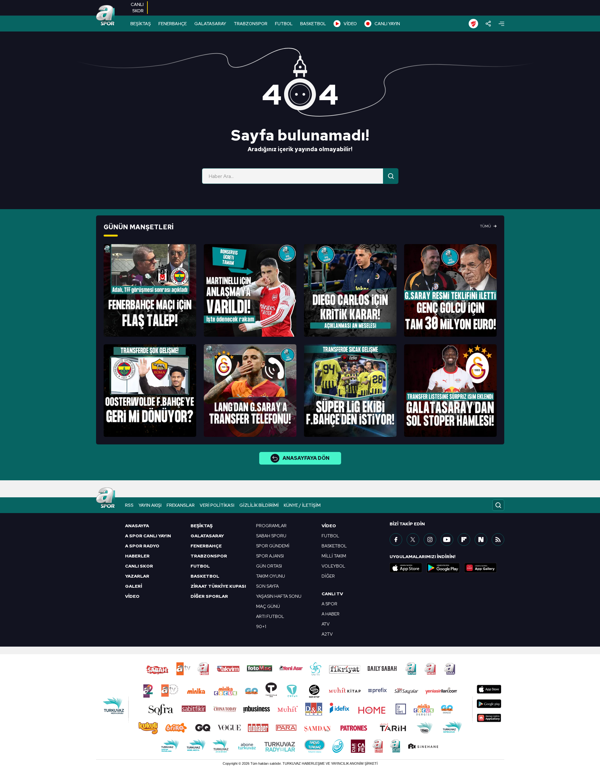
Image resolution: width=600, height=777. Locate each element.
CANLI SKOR (139, 566)
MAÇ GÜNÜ (268, 606)
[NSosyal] (481, 539)
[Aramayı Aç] (498, 505)
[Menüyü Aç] (501, 24)
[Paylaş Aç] (488, 23)
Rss (129, 505)
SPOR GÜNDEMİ (272, 546)
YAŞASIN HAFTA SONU (278, 596)
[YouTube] (447, 539)
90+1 (261, 626)
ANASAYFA (137, 525)
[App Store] (406, 568)
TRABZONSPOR (250, 23)
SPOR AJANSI (270, 556)
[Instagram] (430, 539)
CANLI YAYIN (387, 23)
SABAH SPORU (271, 536)
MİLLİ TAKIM (334, 556)
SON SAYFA (267, 586)
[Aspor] (150, 290)
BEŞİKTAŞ (140, 23)
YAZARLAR (137, 576)
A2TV (327, 634)
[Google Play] (443, 568)
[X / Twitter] (413, 539)
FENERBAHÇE (172, 23)
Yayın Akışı (150, 505)
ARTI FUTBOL (270, 616)
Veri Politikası (217, 505)
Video (329, 525)
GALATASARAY (210, 23)
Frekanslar (181, 505)
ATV (325, 624)
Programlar (271, 525)
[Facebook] (396, 539)
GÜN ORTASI (269, 566)
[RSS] (498, 539)
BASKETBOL (313, 23)
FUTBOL (284, 23)
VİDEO (350, 23)
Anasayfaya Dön (306, 458)
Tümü (485, 226)
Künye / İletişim (302, 505)
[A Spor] (105, 15)
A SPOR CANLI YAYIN (148, 536)
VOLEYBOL (333, 566)
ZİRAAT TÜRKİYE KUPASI (218, 586)
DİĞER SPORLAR (209, 596)
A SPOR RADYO (142, 546)
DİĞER (328, 576)
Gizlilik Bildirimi (259, 505)
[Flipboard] (464, 539)
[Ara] (390, 176)
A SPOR (329, 604)
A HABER (331, 614)
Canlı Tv (332, 594)
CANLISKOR (137, 8)
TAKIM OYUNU (270, 576)
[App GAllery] (480, 568)
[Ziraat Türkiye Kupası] (473, 23)
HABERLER (137, 556)
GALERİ (133, 586)
